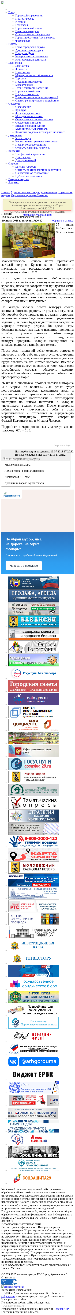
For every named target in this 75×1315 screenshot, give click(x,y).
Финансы (21, 69)
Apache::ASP (61, 1308)
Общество (14, 103)
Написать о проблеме (24, 565)
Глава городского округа (30, 46)
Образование (23, 106)
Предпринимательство (28, 81)
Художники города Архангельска (25, 482)
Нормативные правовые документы (36, 141)
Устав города (23, 138)
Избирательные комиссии (30, 59)
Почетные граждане (27, 31)
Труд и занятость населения (31, 87)
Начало (5, 192)
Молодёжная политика (29, 116)
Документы (15, 135)
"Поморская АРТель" (17, 476)
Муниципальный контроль (31, 128)
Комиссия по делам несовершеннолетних (40, 132)
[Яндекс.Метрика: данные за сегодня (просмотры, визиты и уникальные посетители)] (12, 1286)
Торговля (20, 78)
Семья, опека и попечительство (34, 119)
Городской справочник (29, 15)
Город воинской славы (28, 28)
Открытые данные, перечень (32, 147)
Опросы (13, 163)
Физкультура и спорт (27, 113)
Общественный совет (28, 122)
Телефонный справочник (30, 154)
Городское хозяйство (27, 91)
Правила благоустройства (30, 144)
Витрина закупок (18, 179)
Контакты (14, 150)
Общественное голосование (32, 172)
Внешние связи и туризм (30, 125)
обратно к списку (62, 220)
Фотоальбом (22, 40)
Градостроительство (27, 94)
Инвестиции (22, 72)
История (20, 21)
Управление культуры (24, 195)
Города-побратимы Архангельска (35, 37)
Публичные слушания (28, 176)
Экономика (15, 62)
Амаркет (13, 182)
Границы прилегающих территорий (36, 97)
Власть (12, 43)
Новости (42, 195)
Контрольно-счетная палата (31, 56)
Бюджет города (24, 84)
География (21, 24)
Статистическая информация (32, 34)
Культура (20, 109)
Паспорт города (24, 18)
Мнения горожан (25, 166)
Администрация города (29, 50)
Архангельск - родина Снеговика (24, 470)
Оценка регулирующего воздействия (37, 100)
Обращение (8, 1296)
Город (11, 12)
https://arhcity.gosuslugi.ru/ (37, 214)
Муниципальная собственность (34, 75)
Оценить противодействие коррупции (38, 169)
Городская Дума (24, 53)
